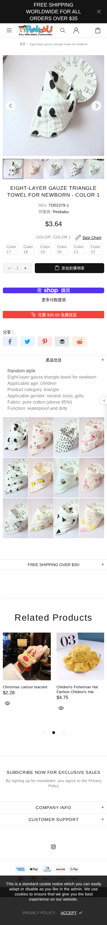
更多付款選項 (54, 300)
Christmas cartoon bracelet (25, 687)
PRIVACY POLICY (39, 913)
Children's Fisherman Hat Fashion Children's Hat (77, 689)
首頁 (22, 44)
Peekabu (35, 30)
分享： (9, 332)
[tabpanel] (27, 676)
